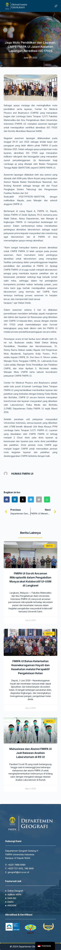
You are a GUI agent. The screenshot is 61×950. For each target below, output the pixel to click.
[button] (7, 499)
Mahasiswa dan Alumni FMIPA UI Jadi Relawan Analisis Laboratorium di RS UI (30, 752)
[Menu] (56, 6)
